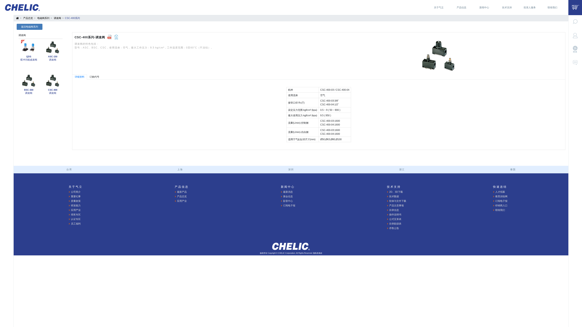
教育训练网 (501, 196)
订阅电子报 (289, 205)
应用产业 (76, 210)
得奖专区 (76, 214)
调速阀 (57, 18)
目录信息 (394, 210)
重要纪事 (76, 196)
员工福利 (76, 223)
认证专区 (76, 219)
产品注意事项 (396, 205)
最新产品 (182, 192)
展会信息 (288, 196)
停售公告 (394, 228)
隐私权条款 (317, 253)
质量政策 (76, 201)
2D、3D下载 (396, 192)
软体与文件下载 (397, 201)
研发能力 (76, 205)
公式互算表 (395, 219)
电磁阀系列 (43, 18)
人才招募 (500, 192)
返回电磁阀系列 (29, 26)
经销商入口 (501, 205)
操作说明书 (395, 214)
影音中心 (288, 201)
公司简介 (76, 192)
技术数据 (394, 196)
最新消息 (288, 192)
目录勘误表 (395, 223)
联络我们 (500, 210)
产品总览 (28, 18)
